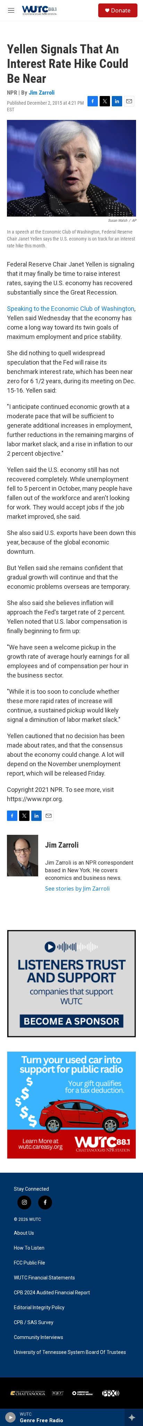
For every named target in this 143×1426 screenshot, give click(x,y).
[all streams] (134, 1417)
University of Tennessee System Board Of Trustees (70, 1352)
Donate (121, 10)
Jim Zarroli (41, 92)
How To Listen (29, 1248)
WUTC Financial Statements (44, 1277)
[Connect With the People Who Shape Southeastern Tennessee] (71, 983)
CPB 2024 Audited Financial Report (52, 1292)
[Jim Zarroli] (22, 855)
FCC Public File (29, 1263)
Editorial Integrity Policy (39, 1307)
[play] (10, 1417)
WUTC (35, 1219)
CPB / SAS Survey (33, 1322)
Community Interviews (38, 1337)
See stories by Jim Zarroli (77, 888)
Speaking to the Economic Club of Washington (70, 308)
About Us (24, 1233)
